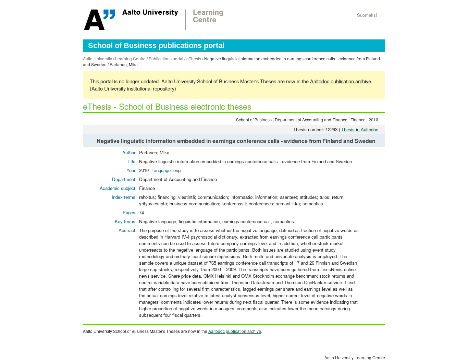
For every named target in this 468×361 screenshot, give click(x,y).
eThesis (193, 58)
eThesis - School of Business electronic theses (167, 106)
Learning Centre (130, 58)
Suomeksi (367, 15)
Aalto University (97, 58)
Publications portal (166, 58)
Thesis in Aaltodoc (359, 129)
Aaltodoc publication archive (340, 81)
